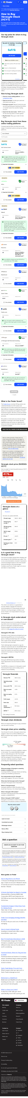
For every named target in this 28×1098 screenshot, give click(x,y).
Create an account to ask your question (14, 845)
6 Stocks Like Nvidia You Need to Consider (13, 892)
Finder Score (6, 404)
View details (8, 171)
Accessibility (4, 1064)
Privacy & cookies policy (6, 1060)
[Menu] (2, 2)
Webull (3, 212)
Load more (14, 391)
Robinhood (4, 274)
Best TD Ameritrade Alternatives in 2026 (13, 939)
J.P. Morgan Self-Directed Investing (10, 340)
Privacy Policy (5, 865)
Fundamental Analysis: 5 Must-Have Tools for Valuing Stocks (13, 907)
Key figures (7, 511)
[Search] (18, 2)
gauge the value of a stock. (16, 629)
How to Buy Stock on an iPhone (10, 878)
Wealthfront (4, 369)
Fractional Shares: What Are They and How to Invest (13, 953)
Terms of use (4, 1056)
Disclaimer (17, 79)
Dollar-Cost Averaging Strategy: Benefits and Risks (13, 918)
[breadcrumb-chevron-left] (2, 6)
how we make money (13, 448)
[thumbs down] (16, 808)
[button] (14, 819)
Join (25, 2)
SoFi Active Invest (6, 147)
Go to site (20, 171)
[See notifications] (21, 2)
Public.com (4, 312)
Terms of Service (13, 865)
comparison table (7, 98)
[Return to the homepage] (7, 2)
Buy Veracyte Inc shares (14, 501)
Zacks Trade (4, 293)
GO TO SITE (12, 55)
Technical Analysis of (10, 602)
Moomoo (3, 247)
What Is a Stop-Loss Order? (9, 989)
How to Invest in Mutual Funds (10, 929)
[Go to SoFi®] (12, 50)
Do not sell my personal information (9, 1068)
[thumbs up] (11, 808)
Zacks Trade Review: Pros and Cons (11, 968)
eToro (2, 184)
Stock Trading (6, 5)
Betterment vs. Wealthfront (9, 978)
